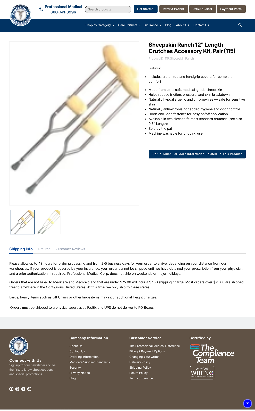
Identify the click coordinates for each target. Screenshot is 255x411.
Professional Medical (57, 409)
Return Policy (138, 373)
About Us (75, 346)
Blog (72, 378)
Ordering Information (84, 356)
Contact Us (77, 351)
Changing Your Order (144, 356)
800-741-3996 (63, 12)
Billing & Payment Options (147, 351)
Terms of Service (141, 378)
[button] (99, 25)
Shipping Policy (140, 367)
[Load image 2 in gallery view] (48, 222)
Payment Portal (231, 9)
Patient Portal (203, 9)
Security (75, 367)
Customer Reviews (70, 249)
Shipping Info (21, 249)
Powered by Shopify (80, 409)
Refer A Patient (174, 9)
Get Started (145, 9)
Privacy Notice (79, 373)
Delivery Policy (139, 362)
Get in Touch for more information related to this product (197, 153)
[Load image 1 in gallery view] (22, 222)
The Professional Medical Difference (154, 346)
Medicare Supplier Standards (89, 362)
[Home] (9, 25)
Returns (44, 249)
